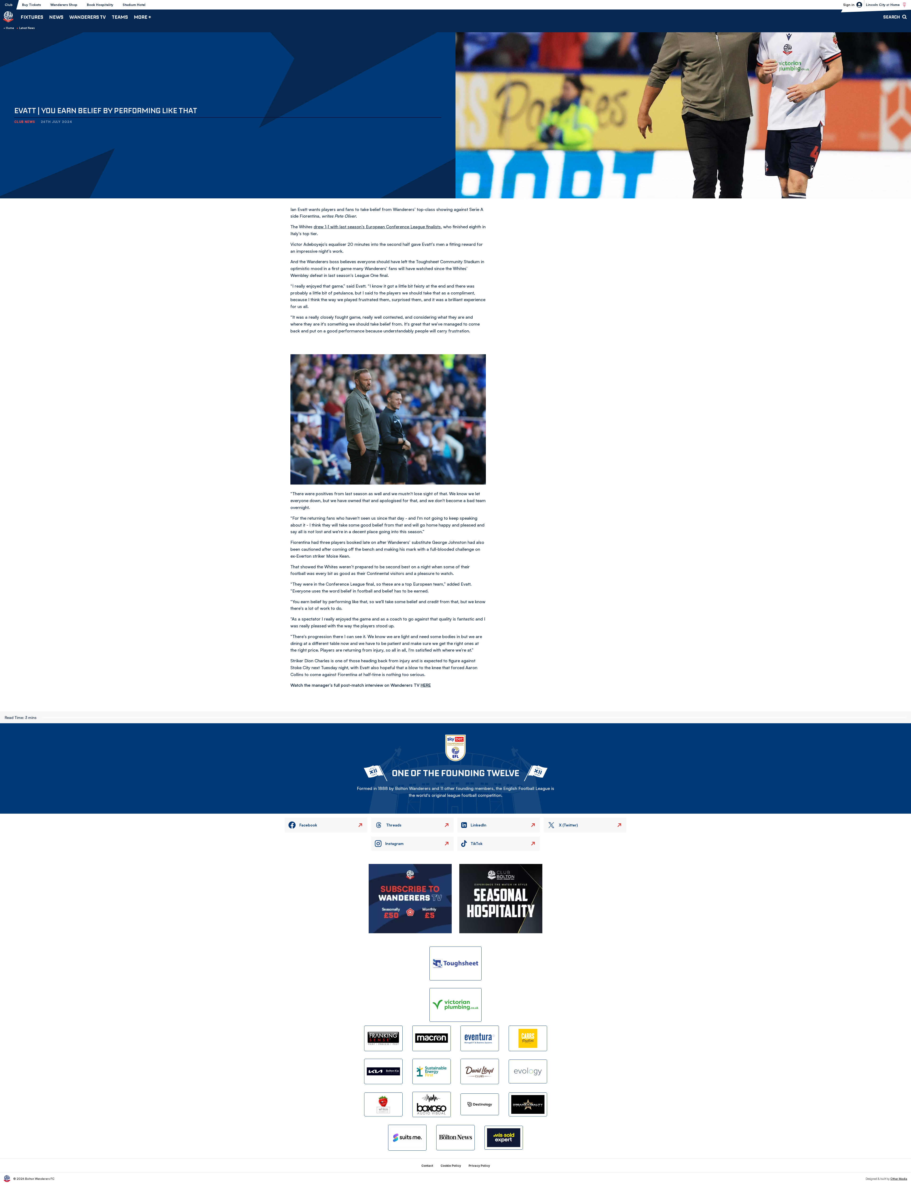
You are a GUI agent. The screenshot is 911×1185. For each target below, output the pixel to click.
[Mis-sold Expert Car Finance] (503, 1138)
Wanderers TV (87, 17)
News (56, 17)
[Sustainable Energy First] (431, 1071)
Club (9, 5)
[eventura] (479, 1038)
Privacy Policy (479, 1165)
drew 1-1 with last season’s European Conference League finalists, (378, 226)
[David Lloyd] (479, 1071)
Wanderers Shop (63, 5)
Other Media (898, 1178)
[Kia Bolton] (383, 1071)
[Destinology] (479, 1104)
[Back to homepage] (8, 16)
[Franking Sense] (383, 1038)
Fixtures (32, 17)
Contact (427, 1165)
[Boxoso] (431, 1104)
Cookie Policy (451, 1165)
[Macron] (431, 1038)
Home (10, 28)
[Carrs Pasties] (528, 1038)
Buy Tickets (31, 5)
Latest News (27, 28)
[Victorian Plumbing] (455, 1005)
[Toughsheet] (455, 963)
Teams (120, 17)
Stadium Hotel (134, 5)
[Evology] (528, 1071)
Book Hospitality (100, 5)
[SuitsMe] (407, 1138)
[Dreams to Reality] (528, 1104)
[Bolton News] (455, 1137)
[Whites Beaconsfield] (383, 1104)
